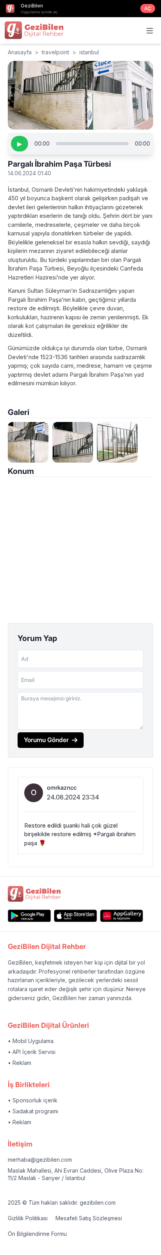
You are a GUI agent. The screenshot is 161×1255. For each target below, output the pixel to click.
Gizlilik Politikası (28, 1218)
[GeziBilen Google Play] (29, 916)
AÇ (147, 8)
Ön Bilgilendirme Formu (37, 1233)
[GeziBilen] (34, 30)
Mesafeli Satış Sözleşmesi (88, 1218)
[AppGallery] (121, 916)
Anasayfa (20, 52)
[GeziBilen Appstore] (75, 916)
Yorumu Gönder (46, 740)
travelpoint (55, 52)
